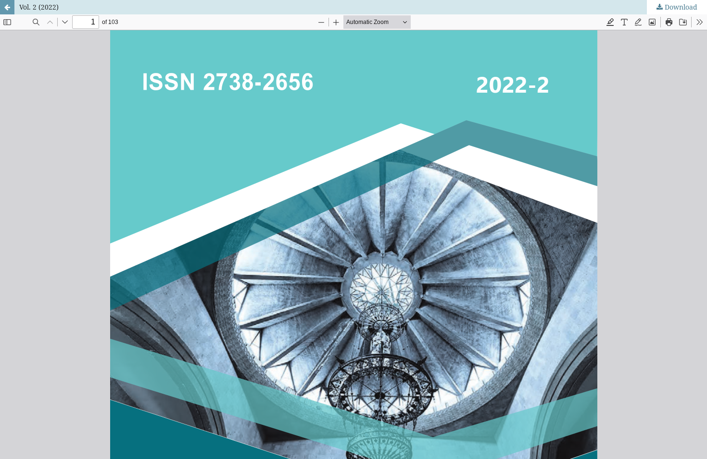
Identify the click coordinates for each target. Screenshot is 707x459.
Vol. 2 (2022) (39, 7)
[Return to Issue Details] (7, 7)
